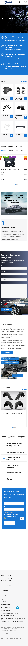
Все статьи (24, 389)
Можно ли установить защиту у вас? (13, 458)
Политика (3, 601)
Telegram (17, 607)
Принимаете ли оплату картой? (14, 478)
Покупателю (4, 590)
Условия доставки (5, 595)
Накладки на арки (4, 116)
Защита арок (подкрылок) (18, 98)
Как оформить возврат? (14, 472)
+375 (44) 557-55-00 (8, 607)
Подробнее (7, 352)
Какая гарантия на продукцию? (12, 466)
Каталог (3, 573)
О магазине (4, 597)
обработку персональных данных (17, 302)
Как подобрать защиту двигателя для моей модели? (14, 445)
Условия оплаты (5, 593)
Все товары (24, 81)
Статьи (2, 599)
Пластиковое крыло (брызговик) (18, 117)
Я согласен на (14, 302)
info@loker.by (6, 610)
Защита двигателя (4, 98)
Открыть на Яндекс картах (8, 615)
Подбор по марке (4, 135)
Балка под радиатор (17, 135)
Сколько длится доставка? (15, 452)
